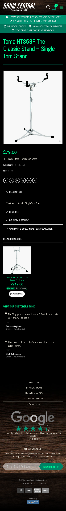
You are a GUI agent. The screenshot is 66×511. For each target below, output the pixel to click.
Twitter (11, 180)
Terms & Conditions (34, 398)
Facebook (5, 180)
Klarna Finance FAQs (34, 393)
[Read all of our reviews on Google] (33, 418)
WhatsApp (34, 180)
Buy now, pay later (16, 26)
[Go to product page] (17, 260)
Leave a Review (33, 438)
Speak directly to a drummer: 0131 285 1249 (34, 21)
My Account (34, 382)
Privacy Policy (34, 404)
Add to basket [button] (18, 294)
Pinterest (23, 180)
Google (33, 436)
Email (29, 180)
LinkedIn (17, 180)
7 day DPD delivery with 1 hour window (34, 30)
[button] (48, 7)
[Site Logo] (19, 7)
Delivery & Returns (34, 387)
